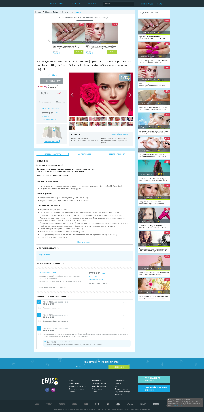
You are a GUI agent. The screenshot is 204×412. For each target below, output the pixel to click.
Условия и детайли (52, 154)
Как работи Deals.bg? (122, 392)
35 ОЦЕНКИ (46, 116)
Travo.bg (118, 383)
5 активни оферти (49, 120)
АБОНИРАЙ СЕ (119, 367)
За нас (71, 380)
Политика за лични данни (78, 389)
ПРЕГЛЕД (79, 52)
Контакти (95, 392)
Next (119, 41)
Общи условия (74, 383)
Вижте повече (177, 406)
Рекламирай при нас (99, 383)
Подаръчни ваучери (122, 389)
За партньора (84, 154)
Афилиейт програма (99, 386)
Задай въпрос (44, 255)
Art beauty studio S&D (51, 109)
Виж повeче (152, 379)
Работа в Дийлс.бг (121, 380)
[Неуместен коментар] (130, 302)
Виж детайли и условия (120, 134)
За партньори (97, 389)
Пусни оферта (97, 380)
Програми (118, 395)
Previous (49, 41)
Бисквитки (72, 392)
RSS (116, 386)
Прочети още (83, 242)
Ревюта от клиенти (117, 154)
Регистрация (147, 4)
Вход (159, 4)
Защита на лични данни (77, 386)
